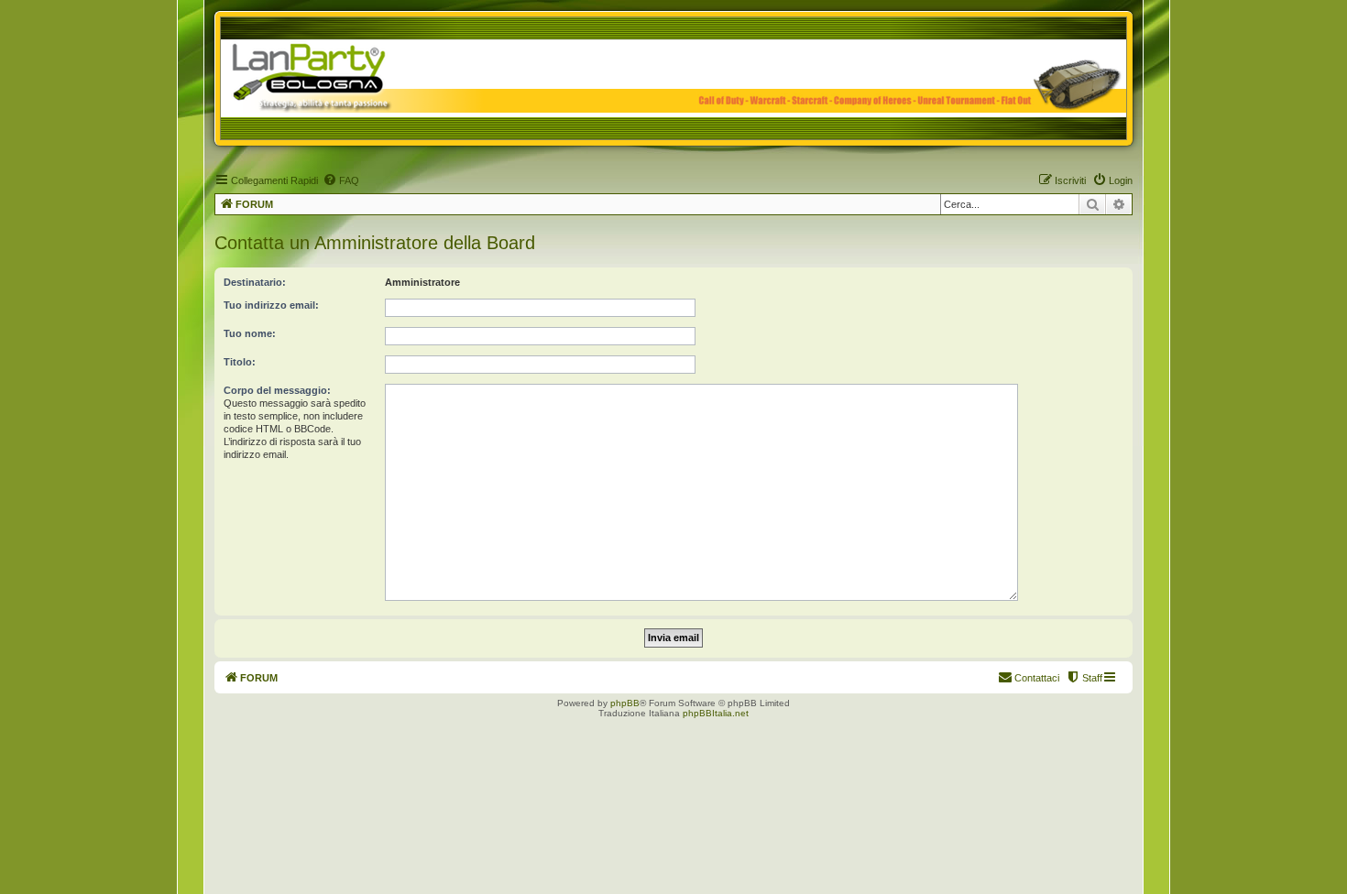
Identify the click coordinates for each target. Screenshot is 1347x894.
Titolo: (240, 361)
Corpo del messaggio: (277, 390)
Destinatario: (255, 282)
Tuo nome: (250, 333)
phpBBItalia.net (716, 713)
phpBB (625, 703)
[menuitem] (341, 180)
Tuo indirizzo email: (271, 305)
